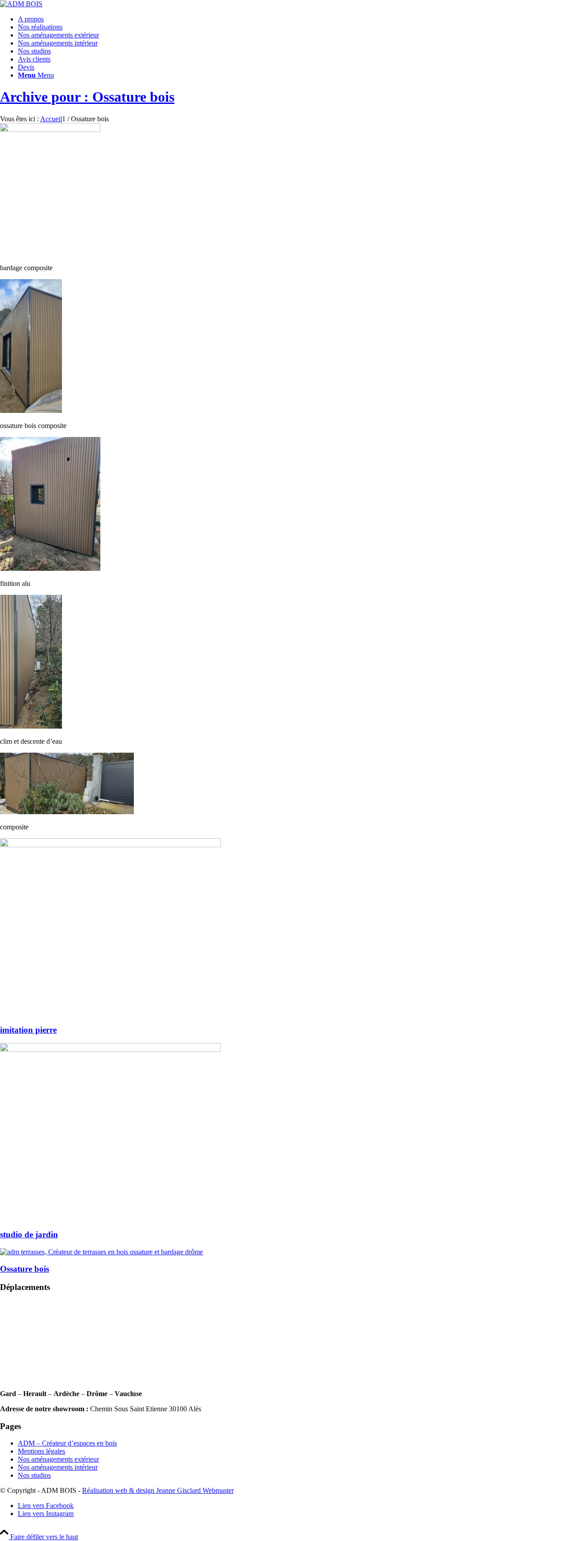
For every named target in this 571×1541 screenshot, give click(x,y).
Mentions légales (41, 1451)
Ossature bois (24, 1268)
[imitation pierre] (110, 845)
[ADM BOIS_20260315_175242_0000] (21, 4)
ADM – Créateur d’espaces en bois (67, 1443)
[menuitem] (294, 19)
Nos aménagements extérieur (58, 1459)
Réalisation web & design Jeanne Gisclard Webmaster (158, 1490)
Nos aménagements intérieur (58, 1467)
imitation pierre (28, 1029)
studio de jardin (29, 1234)
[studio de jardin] (110, 1049)
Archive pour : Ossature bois (87, 97)
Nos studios (34, 1475)
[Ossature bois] (101, 1252)
